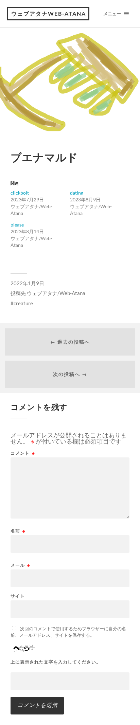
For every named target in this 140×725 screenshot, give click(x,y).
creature (23, 303)
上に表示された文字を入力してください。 (56, 662)
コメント (23, 453)
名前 (18, 531)
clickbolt (20, 193)
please (17, 225)
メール (20, 565)
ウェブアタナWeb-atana (48, 13)
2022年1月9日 (27, 283)
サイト (18, 596)
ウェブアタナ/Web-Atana (56, 293)
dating (76, 193)
